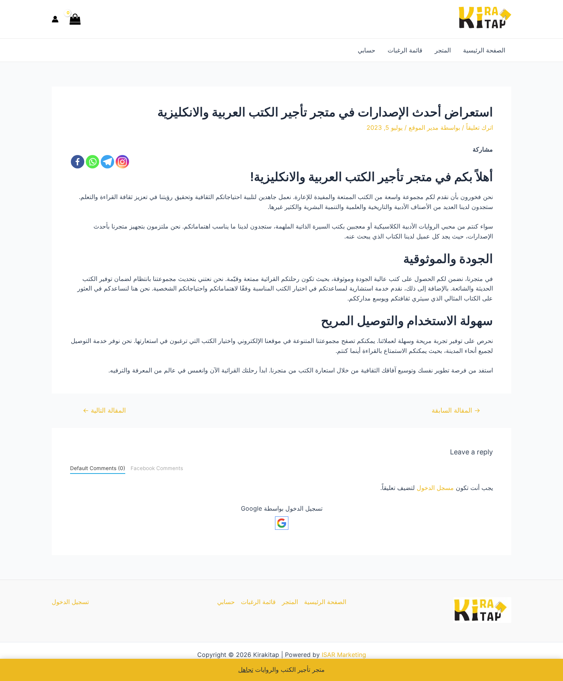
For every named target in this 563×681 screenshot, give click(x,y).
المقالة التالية (104, 410)
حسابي (366, 50)
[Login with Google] (281, 523)
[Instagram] (122, 161)
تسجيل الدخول (70, 602)
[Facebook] (77, 161)
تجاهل (245, 669)
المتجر (443, 50)
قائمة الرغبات (405, 50)
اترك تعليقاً (479, 127)
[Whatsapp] (92, 161)
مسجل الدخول (435, 488)
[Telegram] (107, 161)
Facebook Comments (157, 468)
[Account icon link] (55, 19)
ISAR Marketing (344, 654)
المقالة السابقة (456, 410)
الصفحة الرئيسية (484, 50)
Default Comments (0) (97, 468)
